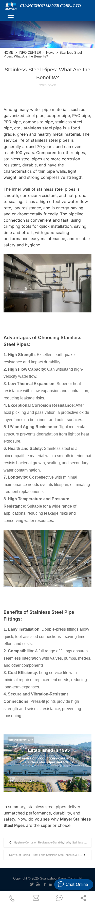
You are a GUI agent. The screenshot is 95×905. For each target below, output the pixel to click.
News (50, 52)
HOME (8, 52)
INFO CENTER (30, 52)
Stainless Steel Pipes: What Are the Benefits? (43, 54)
